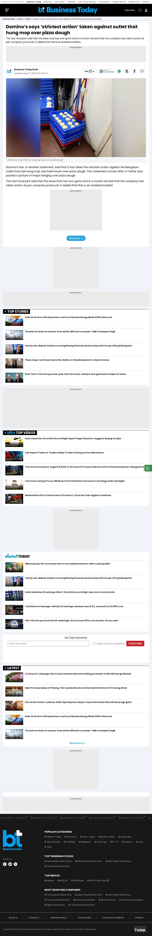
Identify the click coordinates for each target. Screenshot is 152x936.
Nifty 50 (64, 880)
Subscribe (130, 10)
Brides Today (134, 2)
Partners (139, 917)
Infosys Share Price (85, 899)
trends (27, 19)
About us (13, 917)
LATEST (13, 668)
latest (19, 19)
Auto (140, 841)
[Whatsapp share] (119, 71)
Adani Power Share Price (89, 861)
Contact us (34, 917)
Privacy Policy (84, 917)
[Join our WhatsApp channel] (147, 470)
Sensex (50, 880)
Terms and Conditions (113, 917)
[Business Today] (68, 10)
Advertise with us (58, 917)
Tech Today (88, 836)
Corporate (126, 836)
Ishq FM (145, 2)
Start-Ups (102, 841)
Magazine (86, 841)
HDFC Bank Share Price (119, 861)
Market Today (54, 836)
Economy (72, 836)
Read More (74, 238)
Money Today (108, 836)
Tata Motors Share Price (59, 861)
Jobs (49, 846)
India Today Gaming (86, 2)
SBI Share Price (108, 899)
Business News (9, 19)
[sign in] (146, 10)
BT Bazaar (48, 2)
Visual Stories (53, 841)
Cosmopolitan (104, 2)
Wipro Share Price (56, 904)
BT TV (115, 841)
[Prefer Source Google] (89, 71)
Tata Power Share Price (83, 904)
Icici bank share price (132, 899)
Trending (70, 841)
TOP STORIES (17, 312)
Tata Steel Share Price (58, 866)
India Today (60, 2)
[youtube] (10, 864)
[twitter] (15, 864)
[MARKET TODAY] (17, 556)
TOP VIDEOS (25, 433)
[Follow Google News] (106, 71)
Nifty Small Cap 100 (99, 880)
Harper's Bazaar (119, 2)
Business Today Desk (26, 69)
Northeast (71, 2)
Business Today (34, 2)
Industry (128, 841)
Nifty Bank (78, 880)
